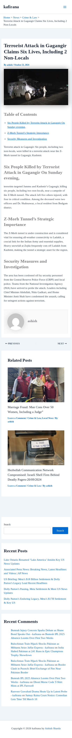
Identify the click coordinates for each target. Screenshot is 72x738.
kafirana (11, 7)
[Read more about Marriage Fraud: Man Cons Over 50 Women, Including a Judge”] (36, 384)
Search (7, 524)
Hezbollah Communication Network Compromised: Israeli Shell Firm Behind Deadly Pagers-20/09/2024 (33, 474)
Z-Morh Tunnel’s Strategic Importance (28, 133)
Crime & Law (34, 418)
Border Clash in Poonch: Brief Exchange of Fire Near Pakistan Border (38, 668)
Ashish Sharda (53, 728)
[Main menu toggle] (65, 7)
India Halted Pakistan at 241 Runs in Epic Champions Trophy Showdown (37, 651)
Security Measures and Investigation (27, 138)
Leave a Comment (17, 418)
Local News (47, 418)
